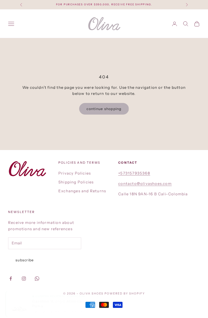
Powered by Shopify (125, 293)
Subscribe (24, 260)
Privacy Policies (74, 173)
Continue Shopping (103, 109)
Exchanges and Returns (82, 190)
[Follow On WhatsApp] (37, 278)
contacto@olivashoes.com (145, 183)
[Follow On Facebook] (10, 278)
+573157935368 (134, 173)
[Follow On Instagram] (23, 278)
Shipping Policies (76, 182)
